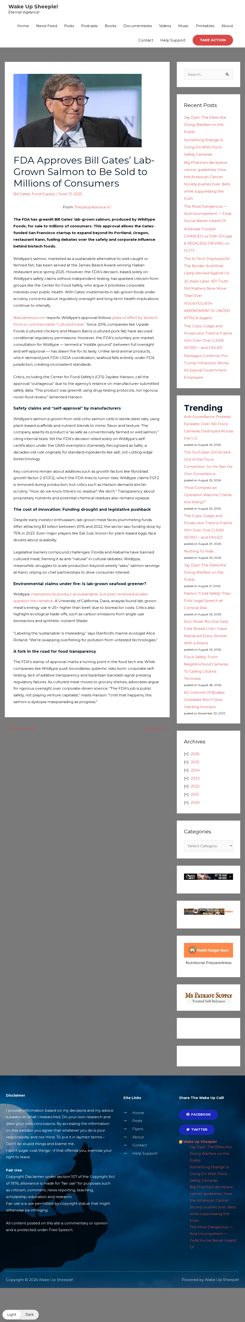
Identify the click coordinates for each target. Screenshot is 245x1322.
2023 (195, 778)
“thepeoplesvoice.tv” (92, 207)
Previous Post (19, 728)
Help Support (172, 40)
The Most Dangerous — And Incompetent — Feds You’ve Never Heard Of (207, 213)
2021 (195, 794)
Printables (205, 26)
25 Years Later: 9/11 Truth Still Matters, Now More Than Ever (206, 288)
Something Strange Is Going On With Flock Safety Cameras (203, 147)
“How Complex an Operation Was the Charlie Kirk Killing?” (208, 494)
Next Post (158, 728)
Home (23, 26)
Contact (146, 40)
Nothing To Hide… (200, 551)
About (227, 26)
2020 (195, 802)
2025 (195, 762)
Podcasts (89, 26)
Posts (69, 26)
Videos (165, 26)
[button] (213, 40)
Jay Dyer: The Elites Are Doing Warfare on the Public (205, 124)
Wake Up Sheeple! (33, 7)
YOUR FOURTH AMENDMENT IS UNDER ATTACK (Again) (207, 310)
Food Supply (43, 194)
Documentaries (137, 26)
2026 (195, 754)
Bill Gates (21, 194)
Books (110, 26)
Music (183, 26)
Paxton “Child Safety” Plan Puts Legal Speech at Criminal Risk (207, 600)
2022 (195, 786)
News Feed (46, 26)
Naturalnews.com (29, 317)
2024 (195, 770)
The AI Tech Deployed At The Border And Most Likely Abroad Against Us (207, 265)
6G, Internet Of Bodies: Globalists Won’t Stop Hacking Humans (204, 699)
